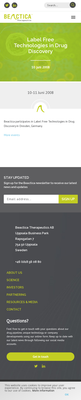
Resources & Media (22, 302)
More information (43, 390)
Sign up (68, 199)
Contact (14, 309)
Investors (15, 287)
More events (12, 135)
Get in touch (40, 356)
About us (14, 273)
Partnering (16, 295)
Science (13, 280)
